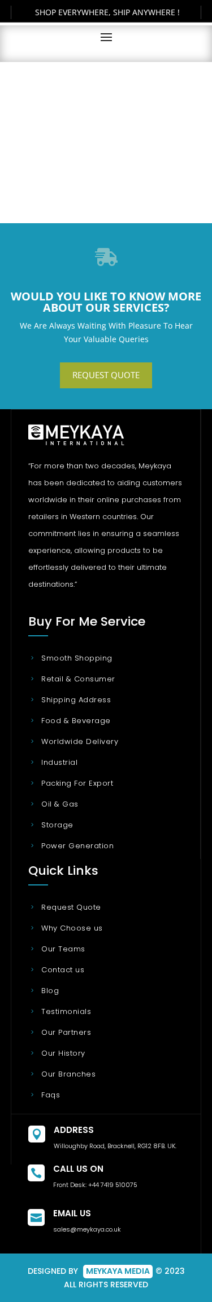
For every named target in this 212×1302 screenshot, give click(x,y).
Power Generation (77, 845)
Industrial (59, 762)
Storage (57, 825)
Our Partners (66, 1032)
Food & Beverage (76, 720)
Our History (63, 1053)
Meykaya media (118, 1271)
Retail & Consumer (78, 679)
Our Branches (68, 1074)
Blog (50, 990)
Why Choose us (72, 928)
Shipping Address (76, 699)
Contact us (62, 969)
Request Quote (106, 374)
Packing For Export (77, 783)
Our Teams (63, 949)
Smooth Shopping (77, 658)
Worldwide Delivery (79, 741)
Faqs (50, 1095)
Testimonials (66, 1011)
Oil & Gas (60, 804)
